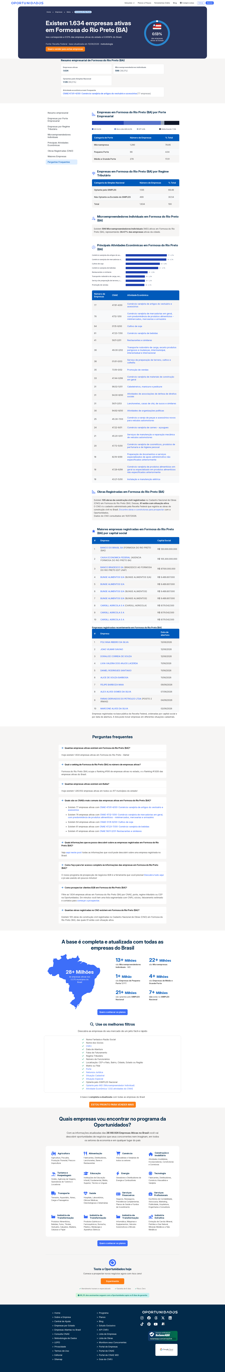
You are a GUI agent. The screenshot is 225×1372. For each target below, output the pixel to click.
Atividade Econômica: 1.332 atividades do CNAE (109, 1088)
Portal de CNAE (106, 1351)
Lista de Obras (106, 1338)
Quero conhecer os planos (112, 1012)
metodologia (107, 44)
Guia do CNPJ (105, 1359)
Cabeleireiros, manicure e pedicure (144, 386)
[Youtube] (154, 1325)
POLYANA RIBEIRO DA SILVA (114, 642)
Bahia (69, 12)
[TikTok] (140, 1325)
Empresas (58, 12)
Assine (209, 3)
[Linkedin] (168, 1319)
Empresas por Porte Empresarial (58, 119)
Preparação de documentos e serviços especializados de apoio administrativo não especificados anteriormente (149, 457)
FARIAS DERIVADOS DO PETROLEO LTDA (120, 698)
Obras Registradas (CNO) (60, 151)
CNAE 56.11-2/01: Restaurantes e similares (121, 831)
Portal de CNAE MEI (109, 1355)
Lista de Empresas (107, 1334)
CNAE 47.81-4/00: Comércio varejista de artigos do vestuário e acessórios (100, 93)
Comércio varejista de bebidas (142, 333)
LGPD (57, 1342)
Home (49, 12)
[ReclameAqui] (161, 1325)
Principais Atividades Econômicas (58, 143)
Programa (103, 1313)
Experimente (112, 1281)
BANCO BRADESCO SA (112, 567)
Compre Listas (188, 3)
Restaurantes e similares (139, 340)
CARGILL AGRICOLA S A (112, 605)
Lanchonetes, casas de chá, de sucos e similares (151, 403)
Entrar (201, 3)
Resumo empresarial (58, 113)
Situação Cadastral (95, 1075)
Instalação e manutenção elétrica (143, 479)
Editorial (58, 1355)
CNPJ (89, 1046)
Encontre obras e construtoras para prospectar (141, 509)
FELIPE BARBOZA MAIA (112, 684)
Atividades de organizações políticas (145, 410)
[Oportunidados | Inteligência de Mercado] (27, 3)
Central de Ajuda (62, 1321)
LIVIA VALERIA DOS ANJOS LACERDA (119, 663)
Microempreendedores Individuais (59, 135)
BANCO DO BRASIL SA (111, 547)
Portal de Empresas (108, 1346)
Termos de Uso (61, 1351)
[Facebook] (147, 1319)
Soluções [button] (129, 3)
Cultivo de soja (134, 326)
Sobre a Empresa (62, 1317)
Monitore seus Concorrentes (112, 1342)
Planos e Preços (144, 3)
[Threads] (154, 1319)
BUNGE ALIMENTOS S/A (112, 577)
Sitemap (58, 1359)
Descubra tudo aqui (154, 875)
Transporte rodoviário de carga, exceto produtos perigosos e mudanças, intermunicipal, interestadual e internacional (152, 350)
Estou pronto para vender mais (112, 1104)
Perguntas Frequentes (59, 162)
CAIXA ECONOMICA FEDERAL (115, 557)
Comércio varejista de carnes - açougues (148, 427)
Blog (175, 3)
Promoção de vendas (137, 370)
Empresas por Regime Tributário (59, 127)
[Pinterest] (147, 1325)
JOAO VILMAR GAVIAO (111, 649)
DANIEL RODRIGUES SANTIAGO (115, 670)
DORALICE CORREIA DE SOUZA (116, 656)
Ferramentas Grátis (162, 3)
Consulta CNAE (61, 1334)
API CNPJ (104, 1330)
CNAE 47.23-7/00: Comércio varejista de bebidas (124, 826)
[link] (112, 1181)
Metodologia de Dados (65, 1338)
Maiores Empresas (57, 156)
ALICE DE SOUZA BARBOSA (114, 677)
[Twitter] (161, 1319)
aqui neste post (74, 852)
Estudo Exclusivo (107, 1325)
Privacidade (60, 1346)
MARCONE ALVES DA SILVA (114, 708)
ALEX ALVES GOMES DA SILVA (115, 691)
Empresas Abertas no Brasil (67, 1330)
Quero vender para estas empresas (65, 49)
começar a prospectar (88, 900)
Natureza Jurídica (94, 1072)
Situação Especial (94, 1079)
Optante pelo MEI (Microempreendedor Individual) (110, 1085)
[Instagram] (140, 1319)
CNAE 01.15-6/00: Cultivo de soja (116, 822)
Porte (88, 1069)
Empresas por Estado (64, 1325)
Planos (102, 1317)
